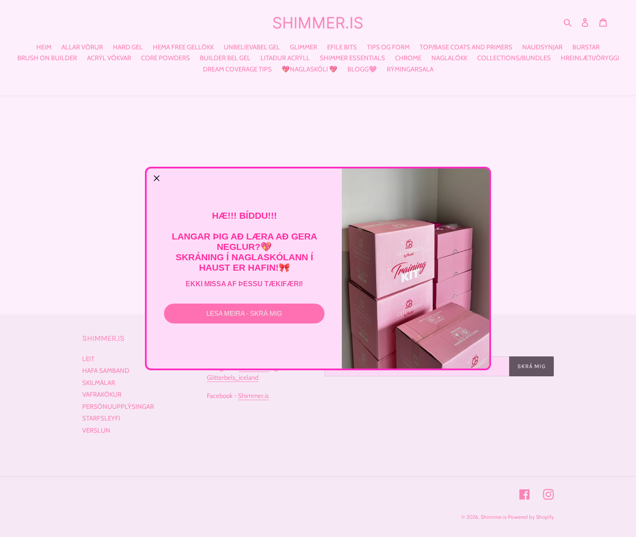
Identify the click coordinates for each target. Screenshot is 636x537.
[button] (156, 178)
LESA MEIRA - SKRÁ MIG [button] (244, 313)
